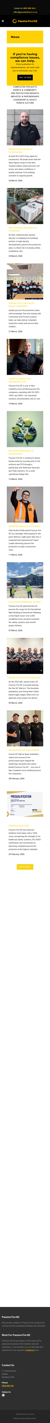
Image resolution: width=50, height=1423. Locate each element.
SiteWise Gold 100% (19, 825)
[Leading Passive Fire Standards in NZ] (25, 357)
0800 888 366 (29, 8)
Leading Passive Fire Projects (24, 526)
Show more (25, 867)
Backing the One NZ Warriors (24, 677)
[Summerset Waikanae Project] (25, 580)
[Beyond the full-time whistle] (25, 728)
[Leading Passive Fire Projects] (25, 505)
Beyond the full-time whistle (24, 750)
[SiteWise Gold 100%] (25, 804)
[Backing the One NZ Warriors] (25, 656)
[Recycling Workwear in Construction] (25, 429)
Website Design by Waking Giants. (25, 1418)
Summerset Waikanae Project (25, 602)
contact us (30, 1350)
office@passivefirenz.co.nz (25, 12)
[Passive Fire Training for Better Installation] (25, 281)
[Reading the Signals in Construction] (25, 127)
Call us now (25, 77)
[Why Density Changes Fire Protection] (25, 206)
